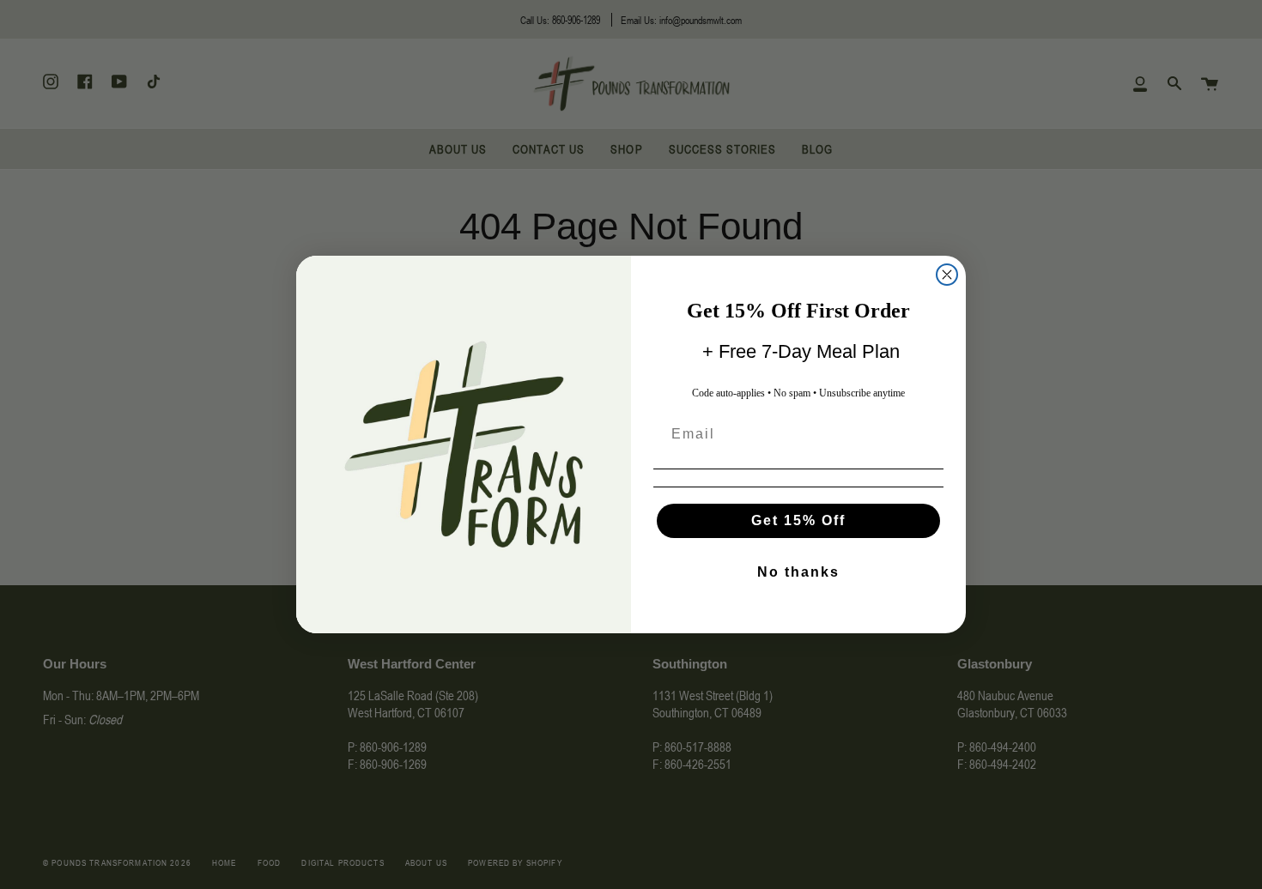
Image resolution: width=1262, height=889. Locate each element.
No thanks (798, 572)
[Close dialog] (947, 274)
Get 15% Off (798, 520)
